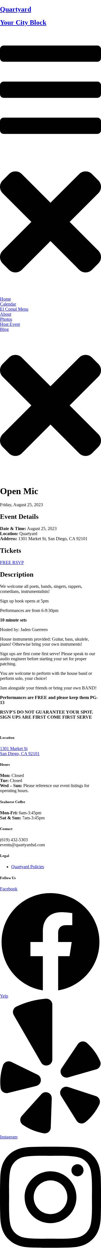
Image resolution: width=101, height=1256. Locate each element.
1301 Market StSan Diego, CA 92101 (20, 751)
